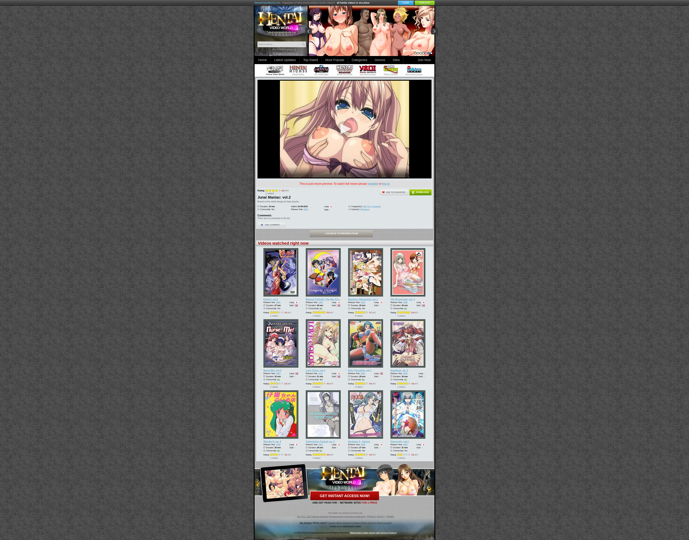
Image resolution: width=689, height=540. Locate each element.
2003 (278, 373)
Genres (380, 60)
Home (262, 60)
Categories (359, 60)
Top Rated (310, 60)
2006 (405, 302)
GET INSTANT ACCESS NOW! (345, 496)
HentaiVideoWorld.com (267, 2)
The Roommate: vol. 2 (402, 299)
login (405, 3)
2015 (306, 209)
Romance (364, 209)
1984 (278, 444)
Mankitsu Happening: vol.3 (363, 299)
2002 (320, 444)
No (321, 308)
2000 (278, 302)
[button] (344, 129)
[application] (344, 129)
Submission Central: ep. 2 (320, 441)
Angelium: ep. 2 (399, 370)
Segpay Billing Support (339, 523)
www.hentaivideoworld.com (280, 23)
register (373, 183)
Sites (396, 60)
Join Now (424, 60)
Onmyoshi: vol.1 (399, 441)
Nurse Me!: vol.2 (272, 370)
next (434, 31)
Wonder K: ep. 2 (272, 441)
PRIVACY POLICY (376, 516)
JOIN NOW (424, 3)
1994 (320, 302)
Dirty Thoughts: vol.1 (359, 370)
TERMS (390, 516)
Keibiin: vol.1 (270, 299)
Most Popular (334, 60)
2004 (405, 373)
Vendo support (384, 523)
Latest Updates (285, 60)
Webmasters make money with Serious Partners (373, 533)
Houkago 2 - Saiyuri (359, 441)
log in (386, 183)
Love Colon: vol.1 (315, 370)
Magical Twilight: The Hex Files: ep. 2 (326, 299)
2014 (320, 373)
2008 (363, 444)
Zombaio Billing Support (364, 523)
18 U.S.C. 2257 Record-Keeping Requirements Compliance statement (331, 516)
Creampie (376, 206)
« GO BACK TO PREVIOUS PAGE (341, 233)
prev (308, 31)
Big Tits (367, 206)
